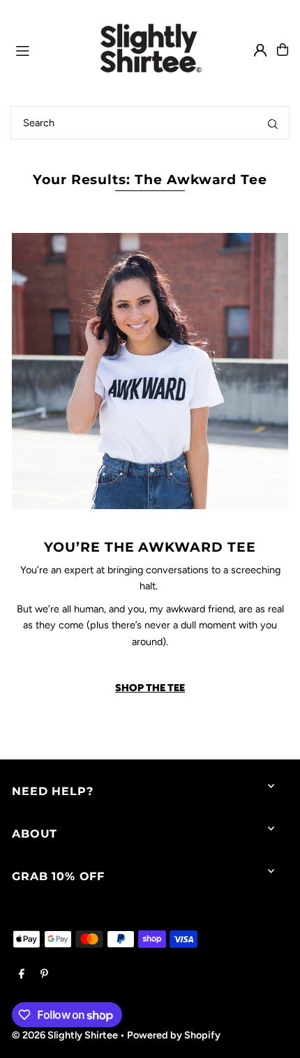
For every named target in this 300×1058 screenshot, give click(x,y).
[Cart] (282, 49)
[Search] (273, 122)
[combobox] (150, 122)
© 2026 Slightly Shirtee (65, 1035)
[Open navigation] (41, 49)
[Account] (260, 50)
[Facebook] (21, 974)
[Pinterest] (44, 974)
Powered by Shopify (173, 1035)
